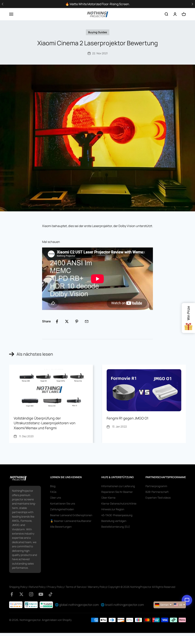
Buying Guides (97, 32)
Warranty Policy (97, 587)
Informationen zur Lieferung (118, 486)
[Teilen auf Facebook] (57, 321)
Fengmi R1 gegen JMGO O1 (127, 418)
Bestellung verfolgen (113, 521)
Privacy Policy (55, 587)
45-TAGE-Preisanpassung (116, 515)
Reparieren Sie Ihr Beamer (117, 492)
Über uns (55, 497)
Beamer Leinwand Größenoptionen (71, 515)
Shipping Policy (18, 587)
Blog (52, 486)
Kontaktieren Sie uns (62, 503)
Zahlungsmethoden (62, 509)
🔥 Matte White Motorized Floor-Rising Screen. (97, 4)
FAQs (53, 492)
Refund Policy (37, 587)
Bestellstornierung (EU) (115, 526)
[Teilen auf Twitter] (67, 321)
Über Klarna (108, 497)
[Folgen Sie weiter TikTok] (50, 594)
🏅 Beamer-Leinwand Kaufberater (70, 521)
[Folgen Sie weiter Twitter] (21, 594)
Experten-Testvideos (158, 497)
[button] (192, 4)
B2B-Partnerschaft (157, 492)
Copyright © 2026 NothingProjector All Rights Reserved (141, 587)
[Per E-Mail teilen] (86, 321)
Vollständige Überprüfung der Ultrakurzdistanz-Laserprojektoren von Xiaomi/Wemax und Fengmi (44, 423)
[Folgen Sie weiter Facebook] (11, 594)
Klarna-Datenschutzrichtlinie (118, 503)
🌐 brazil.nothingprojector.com (122, 605)
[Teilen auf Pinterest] (77, 321)
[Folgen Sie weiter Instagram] (31, 594)
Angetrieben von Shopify (57, 620)
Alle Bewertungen (61, 526)
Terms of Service (76, 587)
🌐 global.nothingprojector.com (77, 605)
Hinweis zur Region (112, 509)
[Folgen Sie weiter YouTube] (40, 594)
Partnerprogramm (156, 486)
